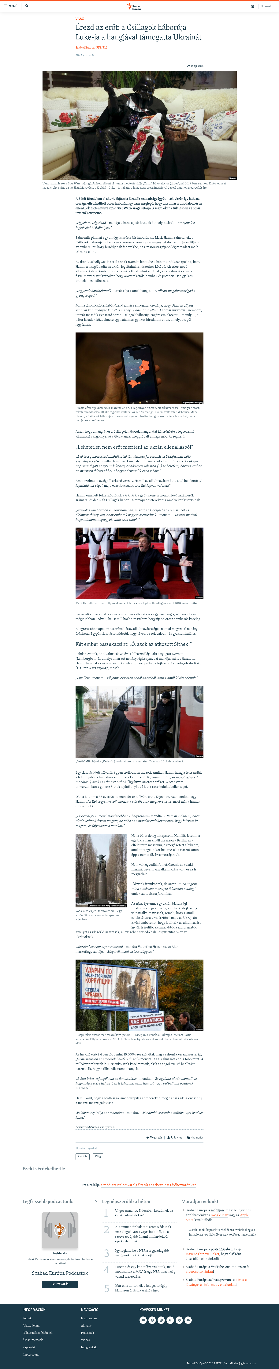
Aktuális (86, 1325)
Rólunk (27, 1318)
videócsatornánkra (199, 1272)
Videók (85, 1340)
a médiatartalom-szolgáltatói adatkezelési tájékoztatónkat (148, 1185)
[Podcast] (179, 1320)
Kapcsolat (29, 1347)
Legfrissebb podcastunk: (48, 1201)
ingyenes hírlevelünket (202, 1254)
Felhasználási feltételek (37, 1333)
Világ (80, 19)
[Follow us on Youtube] (143, 1320)
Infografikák (89, 1347)
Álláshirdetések (33, 1340)
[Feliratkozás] (188, 1320)
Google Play (219, 1215)
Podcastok (87, 1333)
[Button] (195, 66)
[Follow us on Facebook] (152, 1320)
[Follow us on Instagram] (161, 1320)
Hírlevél (266, 6)
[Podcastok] (253, 6)
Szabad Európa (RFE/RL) (91, 47)
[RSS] (170, 1320)
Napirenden (89, 1318)
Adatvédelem (31, 1325)
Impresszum (31, 1354)
